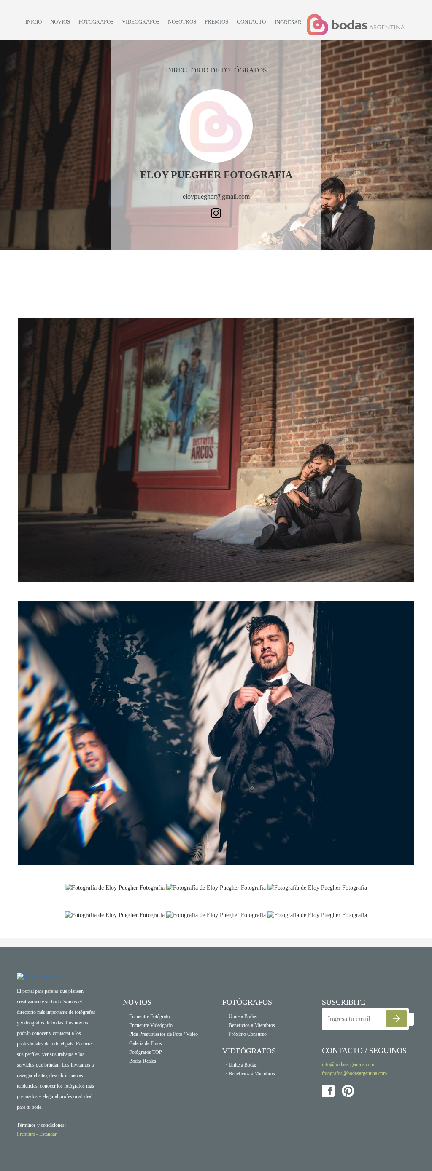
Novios (60, 22)
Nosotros (182, 22)
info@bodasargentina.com (348, 1064)
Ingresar (288, 22)
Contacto (251, 22)
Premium (26, 1134)
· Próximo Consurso (246, 1034)
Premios (216, 22)
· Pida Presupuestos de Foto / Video (162, 1034)
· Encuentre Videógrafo (149, 1025)
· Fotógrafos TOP (144, 1052)
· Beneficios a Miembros (250, 1025)
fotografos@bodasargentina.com (354, 1073)
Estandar (48, 1134)
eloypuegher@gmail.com (216, 196)
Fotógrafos (95, 22)
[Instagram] (216, 212)
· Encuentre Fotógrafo (148, 1016)
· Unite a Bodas (241, 1016)
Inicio (33, 22)
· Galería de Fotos (144, 1043)
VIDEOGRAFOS (140, 22)
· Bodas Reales (141, 1061)
